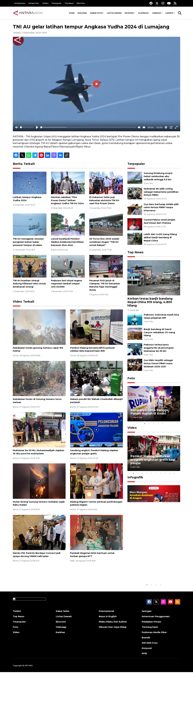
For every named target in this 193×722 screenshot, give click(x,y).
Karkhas (156, 13)
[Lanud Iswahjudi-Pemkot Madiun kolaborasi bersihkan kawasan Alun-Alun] (68, 224)
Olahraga (143, 13)
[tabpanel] (153, 403)
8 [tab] (165, 473)
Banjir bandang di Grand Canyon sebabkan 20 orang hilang (159, 332)
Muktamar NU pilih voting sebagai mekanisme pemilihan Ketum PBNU (161, 191)
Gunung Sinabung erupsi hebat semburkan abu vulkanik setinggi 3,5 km (158, 176)
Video (132, 428)
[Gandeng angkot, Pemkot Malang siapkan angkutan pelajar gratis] (96, 429)
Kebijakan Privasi (151, 621)
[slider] (26, 127)
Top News (69, 3)
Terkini (45, 3)
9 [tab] (169, 473)
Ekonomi (129, 13)
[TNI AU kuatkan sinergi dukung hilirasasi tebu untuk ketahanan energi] (29, 266)
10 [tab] (174, 473)
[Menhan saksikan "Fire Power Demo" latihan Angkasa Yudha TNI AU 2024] (68, 182)
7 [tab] (160, 473)
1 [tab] (144, 423)
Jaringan (147, 611)
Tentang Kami (150, 627)
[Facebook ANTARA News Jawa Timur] (150, 3)
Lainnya (169, 13)
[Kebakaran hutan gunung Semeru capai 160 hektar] (39, 326)
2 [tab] (149, 423)
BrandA (146, 637)
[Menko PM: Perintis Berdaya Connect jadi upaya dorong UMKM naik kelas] (39, 532)
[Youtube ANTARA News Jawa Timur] (169, 3)
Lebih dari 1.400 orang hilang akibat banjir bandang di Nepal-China (160, 237)
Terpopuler (56, 3)
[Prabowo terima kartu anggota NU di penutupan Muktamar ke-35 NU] (134, 349)
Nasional (82, 13)
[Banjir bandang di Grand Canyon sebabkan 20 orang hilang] (134, 333)
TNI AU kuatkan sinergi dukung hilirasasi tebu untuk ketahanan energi (29, 283)
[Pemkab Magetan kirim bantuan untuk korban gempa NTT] (96, 532)
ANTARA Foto (150, 643)
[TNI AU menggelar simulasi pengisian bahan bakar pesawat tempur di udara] (29, 224)
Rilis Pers (81, 3)
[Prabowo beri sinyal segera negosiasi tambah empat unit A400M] (68, 266)
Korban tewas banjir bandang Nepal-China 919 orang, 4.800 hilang (149, 302)
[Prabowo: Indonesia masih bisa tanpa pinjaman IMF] (134, 319)
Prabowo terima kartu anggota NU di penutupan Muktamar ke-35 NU (159, 347)
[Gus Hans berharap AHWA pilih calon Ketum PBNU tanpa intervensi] (134, 208)
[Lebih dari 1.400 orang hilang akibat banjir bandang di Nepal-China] (134, 238)
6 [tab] (156, 473)
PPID (144, 653)
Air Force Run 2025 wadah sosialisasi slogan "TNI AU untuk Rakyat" (104, 242)
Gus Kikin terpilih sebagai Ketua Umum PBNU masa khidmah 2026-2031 (158, 363)
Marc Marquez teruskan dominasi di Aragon (148, 572)
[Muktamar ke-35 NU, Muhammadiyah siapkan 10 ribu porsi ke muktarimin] (39, 429)
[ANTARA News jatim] (28, 13)
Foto (131, 378)
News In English (108, 616)
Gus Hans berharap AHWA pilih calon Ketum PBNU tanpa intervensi (161, 207)
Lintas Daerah (114, 13)
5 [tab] (162, 423)
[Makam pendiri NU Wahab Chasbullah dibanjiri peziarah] (96, 378)
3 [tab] (153, 423)
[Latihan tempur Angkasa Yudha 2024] (29, 182)
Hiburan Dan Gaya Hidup (113, 627)
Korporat (147, 648)
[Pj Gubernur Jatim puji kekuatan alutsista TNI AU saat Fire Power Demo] (106, 182)
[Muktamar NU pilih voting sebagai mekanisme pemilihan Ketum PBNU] (134, 193)
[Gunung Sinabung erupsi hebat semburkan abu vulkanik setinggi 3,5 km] (134, 177)
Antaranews (19, 3)
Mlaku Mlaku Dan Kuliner (113, 621)
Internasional (106, 611)
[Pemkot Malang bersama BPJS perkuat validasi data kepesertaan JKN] (96, 326)
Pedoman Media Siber (154, 632)
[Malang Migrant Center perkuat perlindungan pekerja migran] (96, 480)
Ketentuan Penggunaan (156, 616)
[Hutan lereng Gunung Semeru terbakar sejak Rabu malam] (39, 480)
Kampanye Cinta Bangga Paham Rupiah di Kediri (149, 411)
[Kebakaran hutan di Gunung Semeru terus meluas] (39, 378)
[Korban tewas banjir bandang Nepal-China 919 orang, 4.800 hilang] (153, 277)
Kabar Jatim (96, 13)
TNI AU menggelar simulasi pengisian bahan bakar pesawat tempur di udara (28, 242)
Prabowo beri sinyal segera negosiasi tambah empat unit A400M (66, 283)
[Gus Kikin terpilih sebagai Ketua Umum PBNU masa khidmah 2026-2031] (134, 364)
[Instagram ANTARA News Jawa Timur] (162, 3)
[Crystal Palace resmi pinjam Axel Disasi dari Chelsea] (134, 224)
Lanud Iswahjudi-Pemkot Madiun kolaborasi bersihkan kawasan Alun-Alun (67, 242)
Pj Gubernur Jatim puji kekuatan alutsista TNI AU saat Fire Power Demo (104, 200)
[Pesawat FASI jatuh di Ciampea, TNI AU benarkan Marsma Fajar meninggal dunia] (106, 266)
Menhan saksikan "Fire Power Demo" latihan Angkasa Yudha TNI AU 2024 (67, 200)
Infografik (135, 477)
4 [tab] (158, 423)
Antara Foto (33, 3)
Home (72, 13)
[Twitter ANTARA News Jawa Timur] (156, 3)
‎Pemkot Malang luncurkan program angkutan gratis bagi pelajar (152, 459)
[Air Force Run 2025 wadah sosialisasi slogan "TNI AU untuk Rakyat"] (106, 224)
